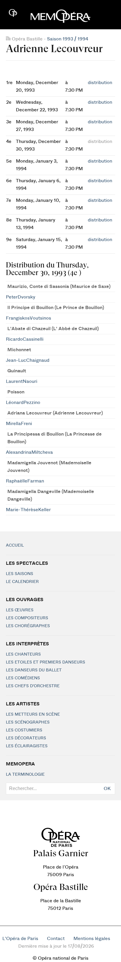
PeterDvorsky (20, 297)
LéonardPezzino (23, 402)
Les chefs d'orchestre (33, 686)
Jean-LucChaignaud (27, 360)
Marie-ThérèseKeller (28, 509)
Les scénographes (28, 722)
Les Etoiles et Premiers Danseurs (45, 662)
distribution (100, 82)
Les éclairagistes (27, 746)
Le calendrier (22, 582)
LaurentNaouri (21, 381)
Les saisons (19, 574)
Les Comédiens (23, 678)
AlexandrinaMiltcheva (29, 452)
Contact (56, 938)
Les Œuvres (19, 610)
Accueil (15, 545)
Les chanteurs (23, 654)
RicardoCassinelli (24, 339)
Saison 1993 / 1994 (67, 39)
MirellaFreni (19, 423)
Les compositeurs (27, 618)
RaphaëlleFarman (25, 481)
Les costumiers (24, 730)
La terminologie (25, 774)
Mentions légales (91, 938)
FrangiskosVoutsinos (28, 318)
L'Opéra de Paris (20, 938)
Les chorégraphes (28, 626)
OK (107, 788)
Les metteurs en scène (33, 714)
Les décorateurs (26, 738)
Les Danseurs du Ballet (34, 670)
